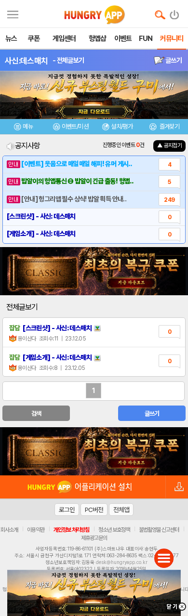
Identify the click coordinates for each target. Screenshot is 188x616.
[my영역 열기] (13, 13)
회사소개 (9, 529)
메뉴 (28, 126)
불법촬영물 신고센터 (159, 529)
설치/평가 (122, 126)
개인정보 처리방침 (71, 529)
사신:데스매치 (26, 61)
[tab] (23, 127)
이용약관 (35, 529)
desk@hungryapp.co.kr (122, 562)
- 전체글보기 (68, 60)
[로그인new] (174, 12)
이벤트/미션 (75, 126)
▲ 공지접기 (169, 145)
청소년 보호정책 (114, 529)
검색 (36, 413)
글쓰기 (173, 60)
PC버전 (94, 509)
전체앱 (121, 509)
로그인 (67, 509)
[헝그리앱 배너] (94, 451)
